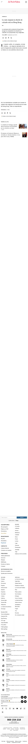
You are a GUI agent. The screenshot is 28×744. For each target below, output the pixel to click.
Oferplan (3, 559)
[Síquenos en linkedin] (13, 708)
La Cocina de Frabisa (20, 587)
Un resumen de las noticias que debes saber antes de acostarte (16, 640)
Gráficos (3, 598)
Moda (8, 109)
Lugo (16, 543)
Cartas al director (5, 548)
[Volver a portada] (14, 2)
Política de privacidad (10, 741)
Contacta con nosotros (6, 550)
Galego (16, 520)
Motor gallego (4, 629)
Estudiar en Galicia (19, 585)
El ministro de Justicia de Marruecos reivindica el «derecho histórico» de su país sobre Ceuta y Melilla (10, 134)
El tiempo (3, 608)
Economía (3, 583)
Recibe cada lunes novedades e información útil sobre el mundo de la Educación (16, 650)
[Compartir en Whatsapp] (3, 38)
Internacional (4, 587)
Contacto (3, 566)
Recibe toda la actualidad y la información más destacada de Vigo (15, 685)
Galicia (2, 581)
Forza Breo (3, 624)
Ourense (17, 545)
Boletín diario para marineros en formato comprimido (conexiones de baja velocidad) (14, 660)
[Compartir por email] (6, 38)
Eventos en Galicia (5, 564)
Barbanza (17, 532)
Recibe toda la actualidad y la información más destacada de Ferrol (15, 674)
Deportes (3, 591)
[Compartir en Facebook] (8, 38)
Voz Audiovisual (22, 727)
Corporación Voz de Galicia (7, 727)
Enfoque (17, 596)
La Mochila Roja (19, 600)
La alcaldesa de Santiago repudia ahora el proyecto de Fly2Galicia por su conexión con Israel (9, 126)
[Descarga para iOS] (22, 697)
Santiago (17, 549)
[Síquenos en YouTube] (17, 708)
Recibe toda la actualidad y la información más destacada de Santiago (15, 680)
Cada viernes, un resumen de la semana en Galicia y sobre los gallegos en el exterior (16, 665)
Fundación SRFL (16, 727)
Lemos (16, 541)
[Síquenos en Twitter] (6, 708)
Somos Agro (4, 600)
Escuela (17, 612)
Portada (3, 579)
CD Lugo (3, 620)
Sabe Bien (17, 581)
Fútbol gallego (4, 626)
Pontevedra (17, 547)
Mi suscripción (4, 526)
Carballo (17, 534)
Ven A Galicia (18, 594)
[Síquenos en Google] (2, 712)
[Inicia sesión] (26, 2)
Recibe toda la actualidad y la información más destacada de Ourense (15, 689)
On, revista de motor (19, 615)
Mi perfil (3, 538)
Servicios (3, 557)
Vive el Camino (18, 598)
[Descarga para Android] (25, 697)
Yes (16, 610)
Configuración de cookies (16, 742)
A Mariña (17, 528)
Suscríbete (3, 533)
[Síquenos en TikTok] (20, 708)
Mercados (17, 606)
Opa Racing (4, 618)
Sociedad (3, 594)
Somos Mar (3, 602)
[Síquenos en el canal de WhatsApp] (24, 708)
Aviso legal (3, 741)
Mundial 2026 (4, 612)
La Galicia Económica (6, 606)
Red (16, 589)
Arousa (16, 530)
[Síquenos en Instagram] (9, 708)
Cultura (2, 596)
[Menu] (2, 2)
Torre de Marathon (5, 614)
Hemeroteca (4, 531)
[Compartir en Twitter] (11, 38)
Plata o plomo (18, 591)
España (3, 585)
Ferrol (16, 539)
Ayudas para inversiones (6, 573)
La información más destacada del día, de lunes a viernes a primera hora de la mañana (15, 635)
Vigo (16, 551)
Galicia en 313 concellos (20, 553)
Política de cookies (18, 741)
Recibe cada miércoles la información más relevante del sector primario (16, 655)
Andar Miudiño (4, 622)
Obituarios (3, 604)
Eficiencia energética (6, 571)
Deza (16, 536)
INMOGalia (3, 562)
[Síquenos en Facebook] (2, 708)
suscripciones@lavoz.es (14, 722)
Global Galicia (18, 583)
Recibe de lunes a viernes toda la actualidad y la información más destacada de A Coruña (15, 670)
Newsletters (3, 540)
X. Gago (2, 129)
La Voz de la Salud (19, 579)
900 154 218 (14, 719)
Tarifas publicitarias (5, 555)
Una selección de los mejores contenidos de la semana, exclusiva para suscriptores (15, 645)
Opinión (3, 589)
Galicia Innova (18, 602)
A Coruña (17, 526)
